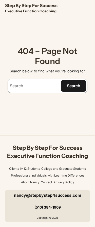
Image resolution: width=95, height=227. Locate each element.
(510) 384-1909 (47, 207)
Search (73, 85)
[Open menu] (87, 8)
